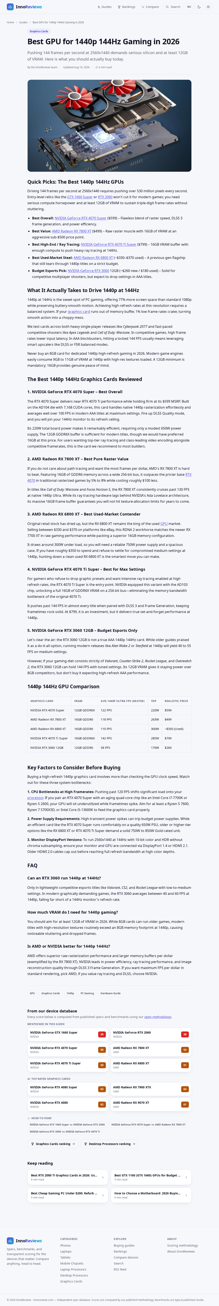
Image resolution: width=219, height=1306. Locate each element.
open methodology (157, 1017)
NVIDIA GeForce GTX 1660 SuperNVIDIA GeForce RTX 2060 (67, 1124)
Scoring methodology (182, 1245)
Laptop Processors (73, 1269)
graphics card (79, 311)
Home (10, 22)
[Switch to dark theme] (199, 7)
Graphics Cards (39, 31)
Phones (65, 1245)
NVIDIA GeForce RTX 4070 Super (81, 218)
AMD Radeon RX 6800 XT (93, 257)
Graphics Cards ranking (53, 1144)
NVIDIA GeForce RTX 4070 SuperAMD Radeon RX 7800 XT (148, 1124)
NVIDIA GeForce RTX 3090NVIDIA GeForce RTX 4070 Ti (65, 1131)
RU (189, 7)
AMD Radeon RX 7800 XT (71, 231)
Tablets (65, 1257)
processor (35, 797)
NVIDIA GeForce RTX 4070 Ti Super (108, 244)
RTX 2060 (105, 197)
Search (119, 1263)
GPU (164, 523)
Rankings (128, 7)
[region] (109, 724)
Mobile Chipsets (71, 1263)
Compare (152, 7)
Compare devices (126, 1257)
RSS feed (120, 1269)
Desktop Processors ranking (110, 1144)
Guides (107, 7)
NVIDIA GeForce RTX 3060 (88, 270)
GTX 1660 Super (80, 197)
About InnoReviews (181, 1251)
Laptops (66, 1251)
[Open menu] (208, 7)
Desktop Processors (74, 1275)
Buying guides (124, 1245)
